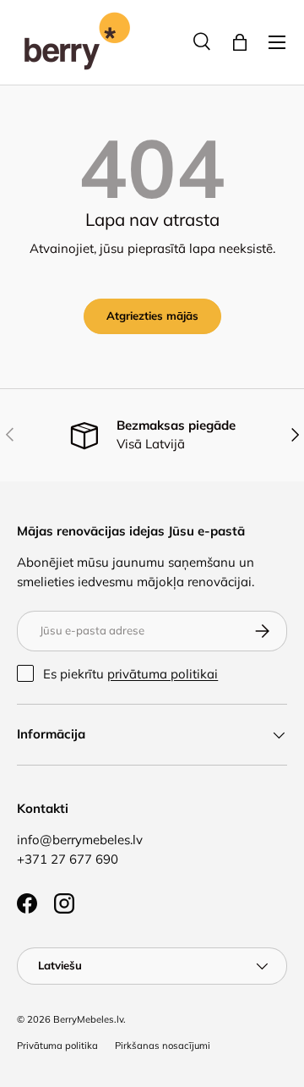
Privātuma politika (57, 1045)
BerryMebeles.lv (88, 1019)
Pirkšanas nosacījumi (162, 1045)
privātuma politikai (162, 674)
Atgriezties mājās (152, 315)
